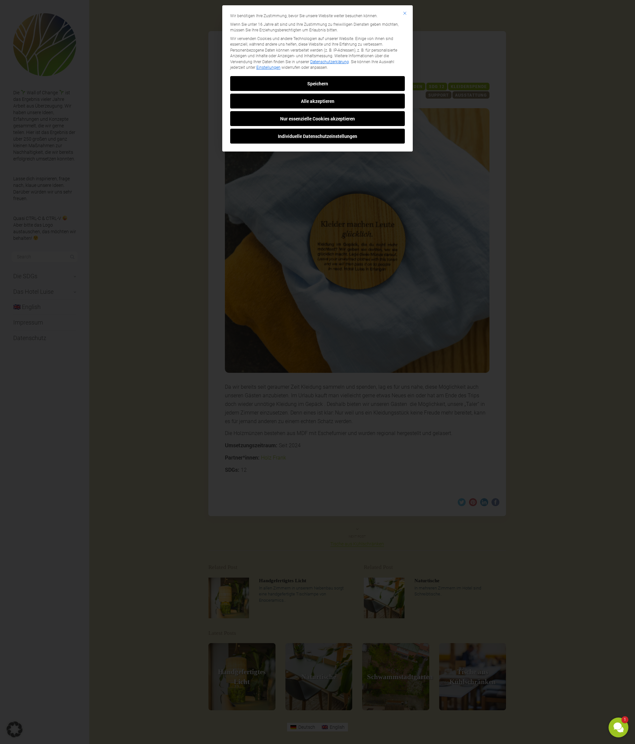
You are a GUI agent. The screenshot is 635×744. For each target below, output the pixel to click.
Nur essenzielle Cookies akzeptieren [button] (317, 118)
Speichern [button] (317, 83)
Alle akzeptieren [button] (317, 101)
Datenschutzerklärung (329, 62)
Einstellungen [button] (268, 67)
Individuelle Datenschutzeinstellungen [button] (317, 136)
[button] (618, 727)
